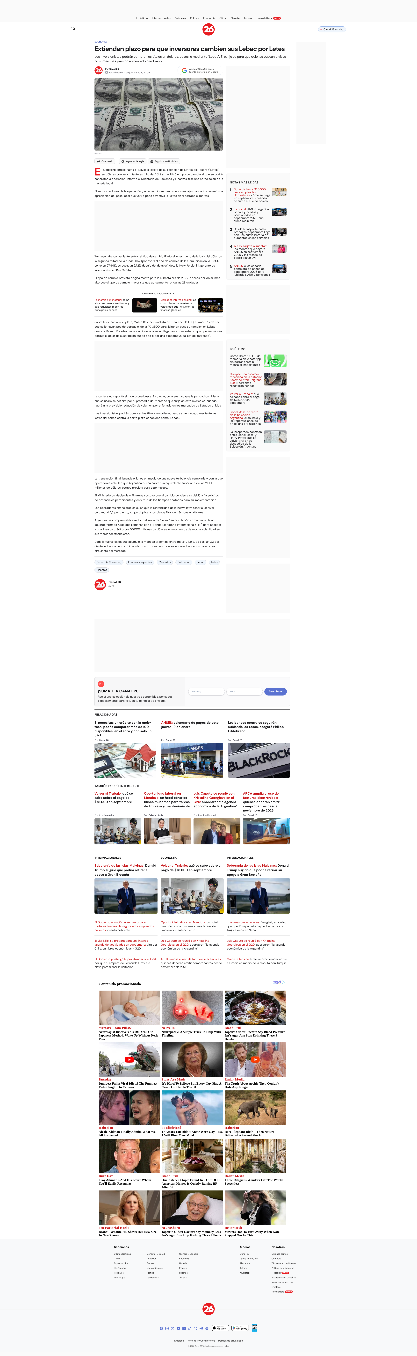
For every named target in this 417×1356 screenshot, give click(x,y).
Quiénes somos (280, 1253)
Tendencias (153, 1277)
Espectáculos (121, 1263)
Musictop (245, 1272)
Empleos (276, 1286)
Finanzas (102, 570)
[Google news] (206, 1328)
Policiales (119, 1272)
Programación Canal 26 (284, 1277)
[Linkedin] (184, 1328)
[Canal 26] (208, 1309)
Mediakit (280, 1272)
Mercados (165, 562)
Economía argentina (140, 562)
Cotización (184, 562)
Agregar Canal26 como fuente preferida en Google (203, 70)
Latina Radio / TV (249, 1258)
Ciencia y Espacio (188, 1253)
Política (150, 1272)
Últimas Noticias (122, 1253)
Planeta (183, 1268)
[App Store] (220, 1328)
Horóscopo (120, 1268)
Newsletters (282, 1291)
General (151, 1263)
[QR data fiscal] (254, 1330)
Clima (117, 1258)
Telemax (244, 1268)
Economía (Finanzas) (109, 562)
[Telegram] (201, 1328)
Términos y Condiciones (201, 1340)
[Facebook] (161, 1328)
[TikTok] (189, 1328)
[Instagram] (167, 1328)
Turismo (183, 1277)
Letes (214, 562)
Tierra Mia (245, 1263)
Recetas (183, 1272)
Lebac (200, 562)
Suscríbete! (275, 691)
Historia (183, 1263)
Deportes (151, 1258)
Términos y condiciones (284, 1263)
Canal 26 (114, 68)
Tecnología (119, 1277)
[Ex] (172, 1328)
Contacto (276, 1258)
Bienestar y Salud (156, 1253)
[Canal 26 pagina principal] (208, 34)
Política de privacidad (283, 1268)
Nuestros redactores (282, 1282)
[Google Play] (240, 1328)
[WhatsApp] (195, 1328)
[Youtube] (178, 1328)
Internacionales (107, 858)
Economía (100, 41)
